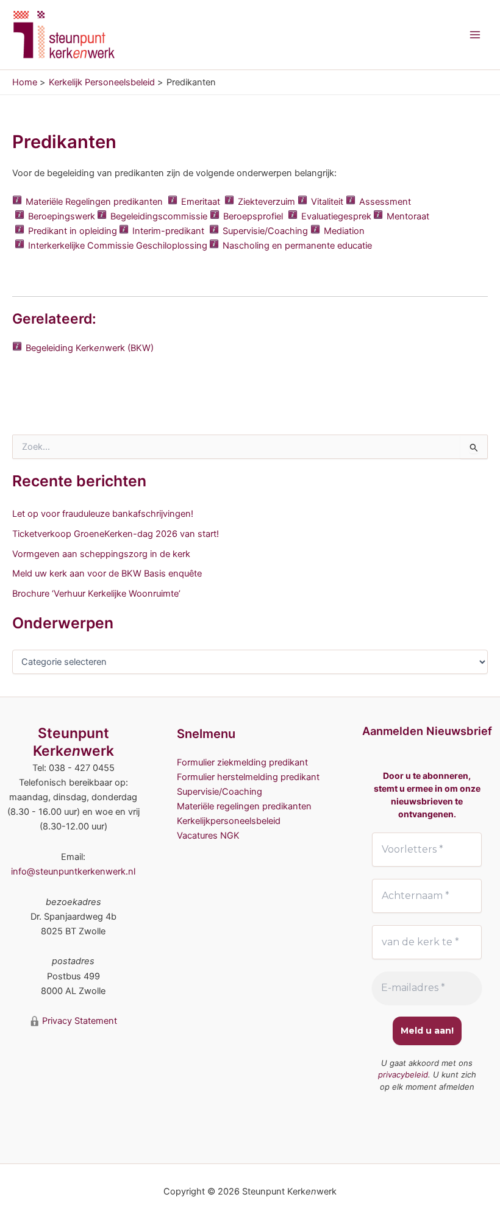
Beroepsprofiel (253, 216)
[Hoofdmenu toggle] (475, 35)
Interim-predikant (168, 230)
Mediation (344, 230)
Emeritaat (200, 201)
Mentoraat (408, 216)
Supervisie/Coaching (265, 230)
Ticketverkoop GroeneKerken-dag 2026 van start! (115, 533)
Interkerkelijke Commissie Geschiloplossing (117, 245)
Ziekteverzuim (266, 201)
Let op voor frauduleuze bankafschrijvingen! (102, 513)
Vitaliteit (327, 201)
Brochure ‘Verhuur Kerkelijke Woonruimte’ (96, 593)
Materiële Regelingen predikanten (94, 201)
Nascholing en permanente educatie (297, 245)
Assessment (385, 201)
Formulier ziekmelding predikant (242, 762)
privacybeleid (403, 1074)
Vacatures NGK (208, 835)
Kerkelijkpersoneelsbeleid (228, 820)
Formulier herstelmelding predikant (248, 777)
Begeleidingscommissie (158, 216)
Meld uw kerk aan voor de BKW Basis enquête (107, 573)
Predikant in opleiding (72, 230)
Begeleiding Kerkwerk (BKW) (90, 348)
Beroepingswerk (61, 216)
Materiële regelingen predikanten (244, 806)
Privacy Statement (78, 1020)
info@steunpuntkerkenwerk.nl (73, 871)
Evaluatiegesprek (336, 216)
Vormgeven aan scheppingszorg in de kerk (101, 554)
